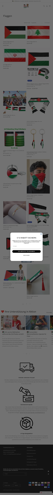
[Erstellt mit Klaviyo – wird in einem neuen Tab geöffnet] (26, 261)
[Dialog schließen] (41, 234)
